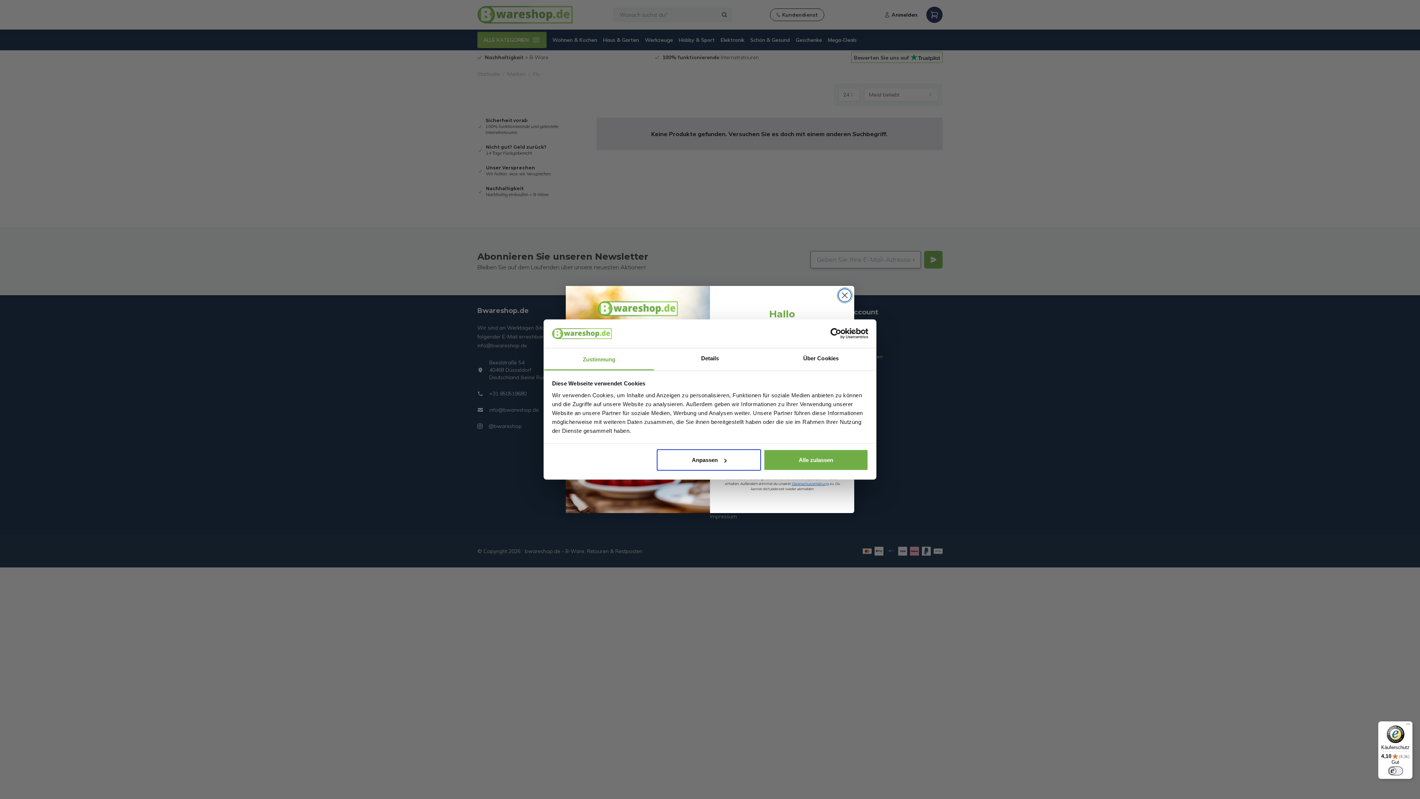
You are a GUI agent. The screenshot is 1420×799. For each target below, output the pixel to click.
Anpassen (705, 460)
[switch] (1395, 770)
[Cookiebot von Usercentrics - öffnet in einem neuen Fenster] (836, 333)
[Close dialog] (844, 295)
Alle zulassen (816, 460)
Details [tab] (710, 358)
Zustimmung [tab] (599, 359)
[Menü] (1408, 725)
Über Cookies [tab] (821, 358)
